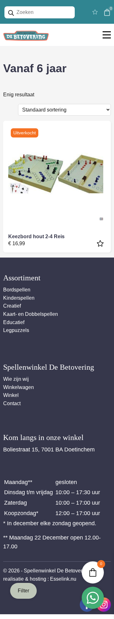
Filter (23, 590)
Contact (12, 403)
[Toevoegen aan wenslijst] (101, 243)
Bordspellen (16, 289)
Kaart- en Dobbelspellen (30, 314)
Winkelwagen (18, 387)
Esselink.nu (63, 579)
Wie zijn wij (16, 379)
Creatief (12, 306)
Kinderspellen (19, 298)
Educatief (13, 322)
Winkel (11, 395)
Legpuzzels (16, 330)
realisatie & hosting (24, 579)
